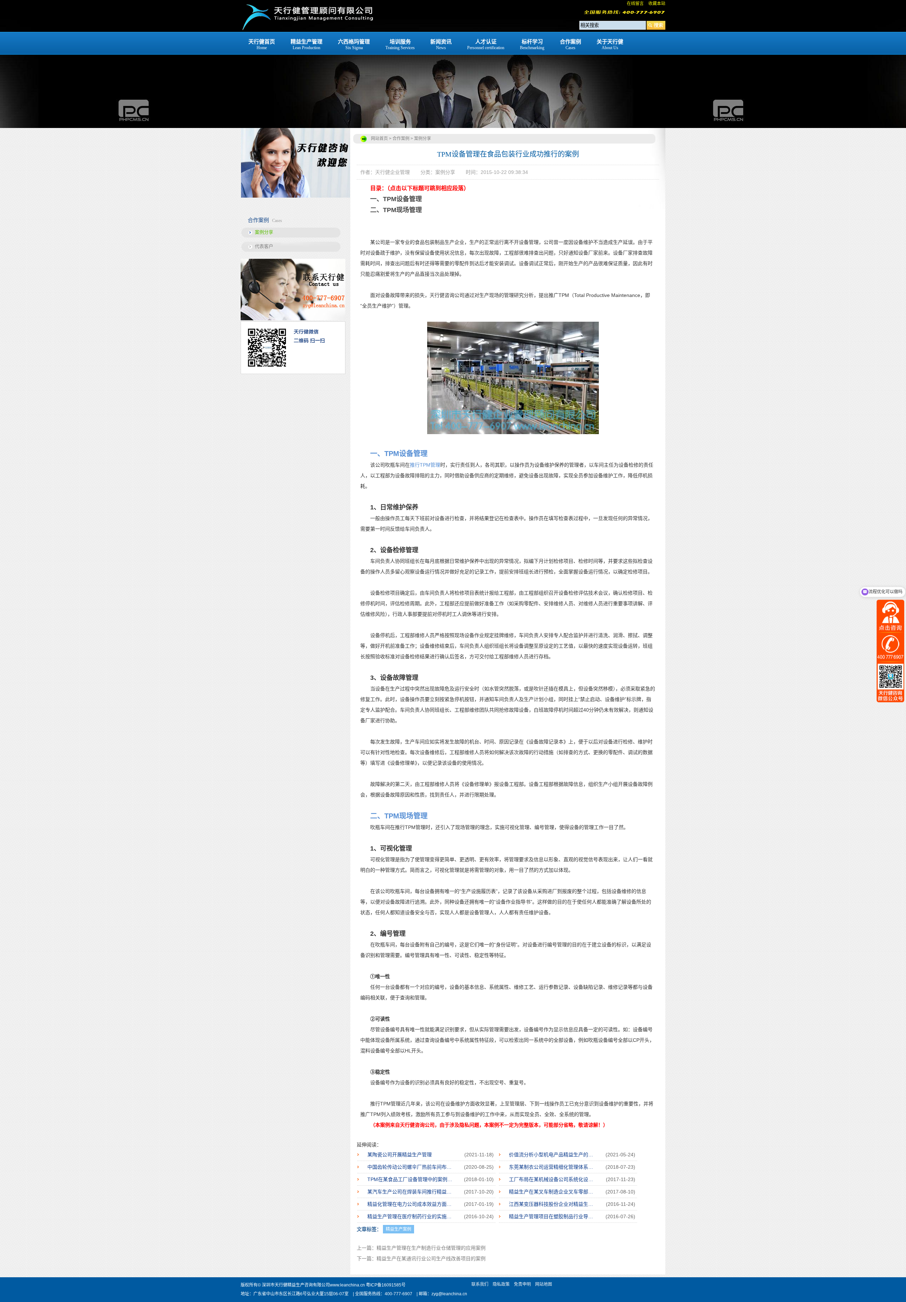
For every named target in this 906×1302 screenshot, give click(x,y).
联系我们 (479, 1284)
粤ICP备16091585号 (386, 1285)
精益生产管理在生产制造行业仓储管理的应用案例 (431, 1248)
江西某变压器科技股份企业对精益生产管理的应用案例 (552, 1204)
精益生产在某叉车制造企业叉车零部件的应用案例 (552, 1192)
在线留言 (635, 3)
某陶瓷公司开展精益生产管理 (399, 1154)
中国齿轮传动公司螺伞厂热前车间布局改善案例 (410, 1167)
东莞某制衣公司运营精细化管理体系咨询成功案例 (552, 1167)
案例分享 (264, 232)
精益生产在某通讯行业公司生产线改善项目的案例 (431, 1258)
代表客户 (264, 246)
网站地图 (543, 1284)
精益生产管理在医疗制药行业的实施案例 (410, 1216)
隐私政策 (501, 1284)
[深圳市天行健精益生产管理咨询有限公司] (307, 30)
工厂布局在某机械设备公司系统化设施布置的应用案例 (552, 1179)
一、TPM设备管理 (396, 199)
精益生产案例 (398, 1229)
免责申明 (522, 1284)
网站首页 (379, 138)
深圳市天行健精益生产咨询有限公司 (296, 1285)
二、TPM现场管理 (396, 210)
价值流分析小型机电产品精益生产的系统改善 (552, 1154)
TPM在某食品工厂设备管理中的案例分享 (410, 1179)
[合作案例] (453, 64)
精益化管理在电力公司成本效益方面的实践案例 (410, 1204)
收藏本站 (656, 3)
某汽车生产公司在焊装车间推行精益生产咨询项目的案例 (410, 1192)
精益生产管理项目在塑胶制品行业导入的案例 (552, 1216)
